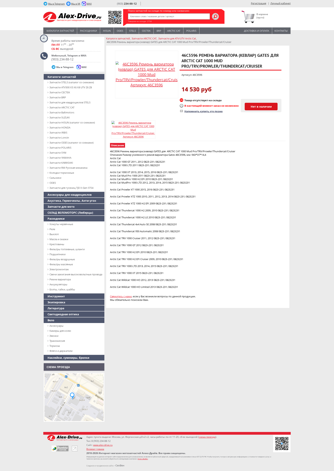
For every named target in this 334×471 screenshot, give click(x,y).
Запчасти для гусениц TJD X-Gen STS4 (71, 188)
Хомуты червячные (61, 224)
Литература (56, 308)
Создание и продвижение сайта (99, 465)
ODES (52, 182)
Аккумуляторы (58, 284)
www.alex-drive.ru (102, 445)
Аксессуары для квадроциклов (70, 194)
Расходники (88, 30)
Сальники (55, 177)
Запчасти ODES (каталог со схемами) (71, 142)
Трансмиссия (57, 341)
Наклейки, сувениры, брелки (68, 358)
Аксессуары (56, 325)
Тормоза (54, 346)
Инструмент (56, 296)
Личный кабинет (280, 3)
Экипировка (56, 302)
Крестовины (56, 244)
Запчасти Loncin (59, 137)
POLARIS (191, 30)
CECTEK (146, 30)
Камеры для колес (60, 330)
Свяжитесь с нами (121, 296)
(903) (127, 3)
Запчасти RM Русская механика (68, 167)
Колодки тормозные (61, 172)
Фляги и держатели (60, 351)
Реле (52, 229)
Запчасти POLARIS (60, 147)
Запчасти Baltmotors (61, 112)
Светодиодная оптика (63, 314)
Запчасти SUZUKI (59, 117)
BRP (159, 30)
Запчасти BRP (57, 97)
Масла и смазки (58, 239)
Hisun (107, 30)
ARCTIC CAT (173, 30)
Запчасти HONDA (59, 127)
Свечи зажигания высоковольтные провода (75, 274)
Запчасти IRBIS (58, 132)
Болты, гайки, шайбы (62, 289)
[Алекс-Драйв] (72, 17)
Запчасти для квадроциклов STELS (69, 102)
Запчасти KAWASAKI (61, 162)
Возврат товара (95, 449)
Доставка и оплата (256, 30)
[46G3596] (133, 129)
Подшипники (57, 254)
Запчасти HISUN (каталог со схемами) (72, 122)
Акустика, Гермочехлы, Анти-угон (72, 200)
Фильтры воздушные (62, 259)
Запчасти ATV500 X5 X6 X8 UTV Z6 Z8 (70, 87)
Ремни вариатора (60, 279)
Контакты (281, 30)
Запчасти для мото (61, 206)
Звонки (53, 336)
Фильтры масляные (61, 264)
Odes (120, 30)
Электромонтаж (59, 269)
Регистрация (258, 3)
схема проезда (207, 437)
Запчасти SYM (57, 152)
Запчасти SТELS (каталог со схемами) (71, 82)
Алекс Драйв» (143, 459)
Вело (51, 320)
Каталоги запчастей (60, 30)
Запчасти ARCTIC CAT (61, 107)
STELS (132, 30)
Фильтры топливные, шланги (67, 249)
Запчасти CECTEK (59, 92)
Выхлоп (54, 234)
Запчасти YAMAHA (60, 157)
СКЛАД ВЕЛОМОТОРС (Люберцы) (70, 212)
